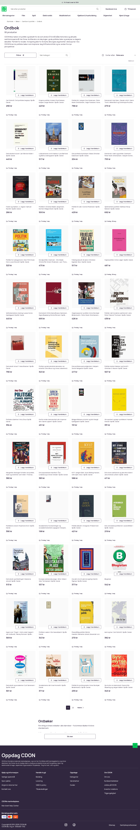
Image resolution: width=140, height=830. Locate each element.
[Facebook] (74, 316)
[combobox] (55, 9)
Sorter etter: (111, 55)
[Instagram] (66, 316)
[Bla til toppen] (135, 236)
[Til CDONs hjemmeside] (4, 9)
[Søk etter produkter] (97, 9)
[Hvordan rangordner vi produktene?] (103, 55)
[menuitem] (8, 15)
